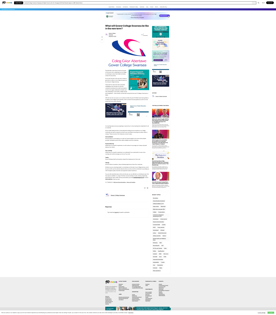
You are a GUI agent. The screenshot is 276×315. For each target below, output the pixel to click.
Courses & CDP (162, 286)
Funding (163, 224)
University (155, 267)
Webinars (161, 293)
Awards (160, 284)
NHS (162, 245)
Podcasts (147, 284)
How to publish (148, 292)
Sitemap (107, 304)
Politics (154, 251)
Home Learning (161, 227)
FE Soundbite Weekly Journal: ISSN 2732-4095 (137, 287)
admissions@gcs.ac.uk (138, 177)
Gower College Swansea (118, 195)
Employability (121, 286)
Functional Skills (156, 224)
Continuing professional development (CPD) (158, 215)
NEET (160, 242)
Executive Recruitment (123, 298)
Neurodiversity (156, 245)
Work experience (156, 270)
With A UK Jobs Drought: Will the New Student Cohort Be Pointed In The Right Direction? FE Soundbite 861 (48, 3)
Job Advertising (135, 298)
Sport (160, 256)
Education (121, 284)
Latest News (111, 7)
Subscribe (270, 2)
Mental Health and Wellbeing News (159, 239)
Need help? (147, 300)
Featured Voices (135, 285)
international (155, 230)
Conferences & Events (163, 285)
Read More (130, 312)
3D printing (155, 198)
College (154, 212)
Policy (165, 248)
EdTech (120, 285)
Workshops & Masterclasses (162, 295)
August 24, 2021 (112, 36)
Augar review (156, 206)
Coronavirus (155, 219)
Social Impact (121, 290)
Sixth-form (165, 253)
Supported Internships (158, 259)
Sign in (263, 2)
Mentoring (155, 242)
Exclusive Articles (135, 284)
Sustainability (156, 262)
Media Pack (134, 295)
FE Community (108, 298)
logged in (116, 212)
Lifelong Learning (156, 235)
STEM (165, 256)
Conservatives (161, 212)
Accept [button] (270, 312)
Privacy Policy (108, 302)
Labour (154, 233)
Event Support (135, 300)
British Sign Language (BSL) (159, 209)
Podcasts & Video (134, 7)
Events (151, 7)
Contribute (125, 7)
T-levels (162, 262)
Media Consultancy (136, 299)
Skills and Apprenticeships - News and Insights (124, 182)
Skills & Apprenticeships (124, 289)
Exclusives (118, 7)
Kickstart (162, 230)
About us (107, 296)
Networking (161, 287)
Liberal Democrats (162, 233)
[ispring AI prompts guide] (115, 116)
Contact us (107, 297)
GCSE (154, 227)
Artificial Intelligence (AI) (158, 203)
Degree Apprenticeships (158, 221)
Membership (148, 299)
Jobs (147, 7)
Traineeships (160, 265)
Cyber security (163, 219)
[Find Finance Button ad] (160, 56)
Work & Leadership (123, 287)
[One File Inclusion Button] (160, 43)
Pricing (133, 294)
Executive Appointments (124, 297)
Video (146, 285)
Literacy (164, 235)
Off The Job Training (157, 248)
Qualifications (161, 251)
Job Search (121, 299)
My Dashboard (148, 295)
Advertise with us (109, 301)
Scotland (155, 253)
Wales (160, 267)
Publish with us (108, 300)
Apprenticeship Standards (159, 200)
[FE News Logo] (7, 2)
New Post (147, 294)
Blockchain (163, 206)
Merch (156, 7)
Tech (154, 265)
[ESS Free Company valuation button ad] (160, 31)
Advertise (142, 7)
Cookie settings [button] (261, 312)
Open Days (161, 289)
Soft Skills (155, 256)
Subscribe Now (163, 7)
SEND (160, 253)
